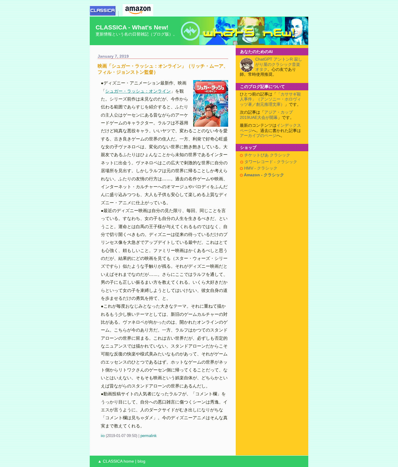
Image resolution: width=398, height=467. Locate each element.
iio (103, 435)
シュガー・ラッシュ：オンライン (138, 91)
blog (141, 461)
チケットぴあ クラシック (266, 155)
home (129, 461)
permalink (148, 435)
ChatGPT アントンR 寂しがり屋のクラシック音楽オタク (278, 64)
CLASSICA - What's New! (132, 27)
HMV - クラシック (260, 168)
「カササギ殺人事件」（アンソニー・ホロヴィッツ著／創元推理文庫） (270, 99)
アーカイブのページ (258, 135)
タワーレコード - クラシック (270, 162)
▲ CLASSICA (110, 461)
